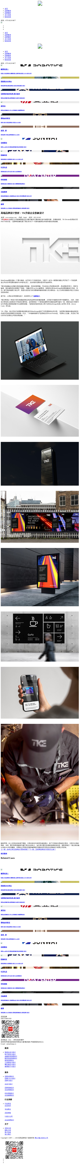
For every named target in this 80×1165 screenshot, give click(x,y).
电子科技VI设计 (10, 1054)
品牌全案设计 (9, 1076)
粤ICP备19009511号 (41, 1138)
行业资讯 (8, 1103)
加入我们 (8, 1134)
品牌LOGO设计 (10, 1078)
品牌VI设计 (9, 1080)
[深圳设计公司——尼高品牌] (40, 5)
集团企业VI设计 (10, 1052)
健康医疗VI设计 (10, 1066)
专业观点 (8, 1109)
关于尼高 (8, 15)
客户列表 (8, 1132)
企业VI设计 (9, 1084)
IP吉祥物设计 (9, 1093)
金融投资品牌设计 (11, 1056)
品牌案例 (8, 11)
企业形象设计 (9, 1090)
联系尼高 (8, 17)
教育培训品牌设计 (11, 1058)
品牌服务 (8, 13)
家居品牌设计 (9, 1060)
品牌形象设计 (9, 1087)
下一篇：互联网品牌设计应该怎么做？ (42, 849)
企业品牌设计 (9, 1120)
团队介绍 (8, 1130)
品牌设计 (37, 296)
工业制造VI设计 (10, 1062)
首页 (6, 9)
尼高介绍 (8, 1128)
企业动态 (8, 1105)
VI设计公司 (9, 1116)
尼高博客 (8, 1113)
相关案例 (4, 853)
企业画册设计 (9, 1095)
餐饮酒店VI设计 (10, 1064)
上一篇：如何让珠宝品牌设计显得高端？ (15, 849)
